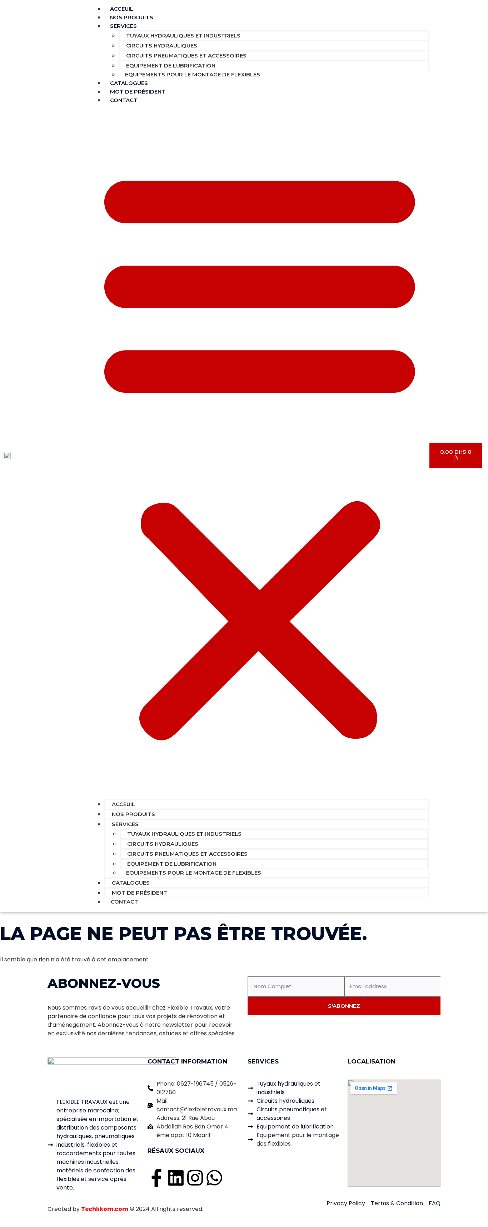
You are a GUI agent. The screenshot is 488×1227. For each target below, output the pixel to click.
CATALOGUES (131, 882)
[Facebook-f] (156, 1178)
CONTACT (124, 100)
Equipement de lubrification (170, 65)
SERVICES (123, 25)
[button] (259, 451)
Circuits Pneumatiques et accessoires (186, 55)
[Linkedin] (176, 1178)
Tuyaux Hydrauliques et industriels (183, 35)
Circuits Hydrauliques (161, 45)
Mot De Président (139, 892)
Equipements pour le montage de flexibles (192, 74)
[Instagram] (195, 1178)
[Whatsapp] (214, 1178)
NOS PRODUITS (133, 814)
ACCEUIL (123, 804)
